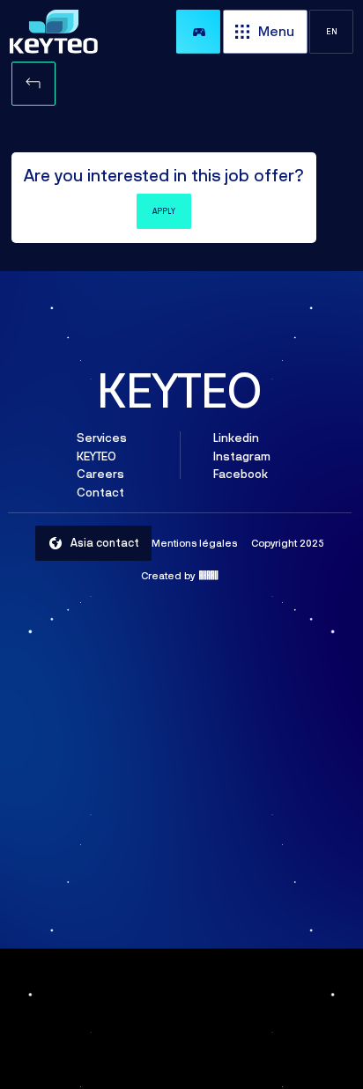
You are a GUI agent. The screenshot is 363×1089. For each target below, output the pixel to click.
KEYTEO (96, 456)
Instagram (241, 456)
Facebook (239, 474)
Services (102, 437)
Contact (100, 492)
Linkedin (235, 437)
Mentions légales (194, 543)
